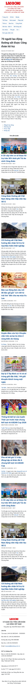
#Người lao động (9, 125)
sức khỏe (17, 97)
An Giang (3, 344)
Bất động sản (17, 26)
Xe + (18, 30)
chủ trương (13, 75)
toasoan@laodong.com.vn (12, 646)
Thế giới (12, 30)
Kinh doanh (13, 20)
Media (17, 17)
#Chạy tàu (7, 130)
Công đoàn (19, 23)
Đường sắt (9, 59)
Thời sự (4, 23)
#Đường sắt (7, 127)
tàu (17, 209)
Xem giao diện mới (7, 33)
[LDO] (14, 146)
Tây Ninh (3, 387)
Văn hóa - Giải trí (7, 26)
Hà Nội (3, 471)
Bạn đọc (11, 23)
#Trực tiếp (7, 128)
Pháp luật (20, 20)
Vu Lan (9, 305)
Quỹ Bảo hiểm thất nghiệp (8, 257)
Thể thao (4, 20)
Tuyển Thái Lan (5, 428)
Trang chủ (5, 17)
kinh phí (16, 170)
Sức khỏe (5, 30)
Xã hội (12, 17)
